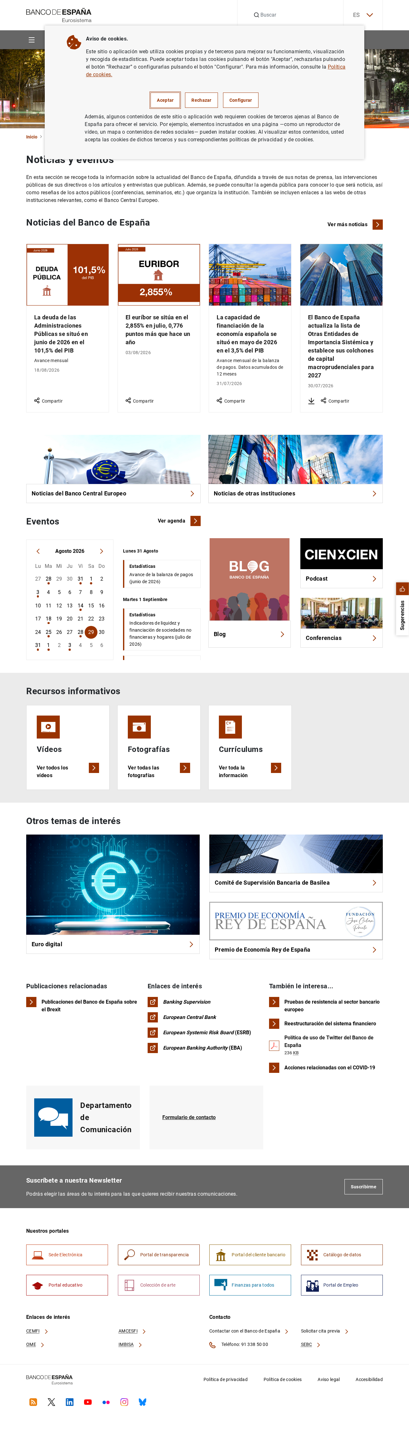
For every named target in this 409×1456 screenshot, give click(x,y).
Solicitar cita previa (321, 1330)
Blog (220, 634)
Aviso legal (329, 1379)
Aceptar (165, 100)
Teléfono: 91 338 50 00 (244, 1344)
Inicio (31, 136)
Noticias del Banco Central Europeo (79, 493)
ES (356, 14)
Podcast (317, 578)
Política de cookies (283, 1379)
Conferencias (324, 638)
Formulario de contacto (189, 1117)
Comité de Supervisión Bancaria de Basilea (272, 882)
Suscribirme (363, 1186)
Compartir (52, 401)
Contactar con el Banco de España (245, 1330)
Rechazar (201, 100)
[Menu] (31, 39)
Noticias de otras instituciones (254, 493)
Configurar (240, 100)
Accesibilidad (369, 1379)
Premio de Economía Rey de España (262, 949)
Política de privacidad (226, 1379)
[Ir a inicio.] (59, 14)
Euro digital (47, 944)
